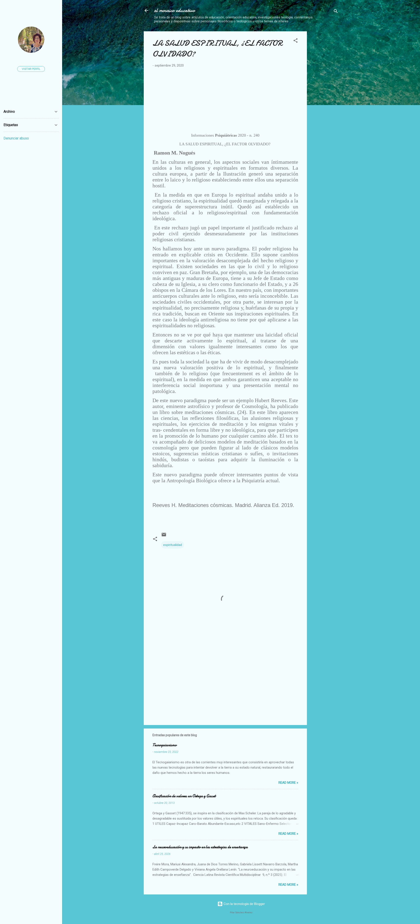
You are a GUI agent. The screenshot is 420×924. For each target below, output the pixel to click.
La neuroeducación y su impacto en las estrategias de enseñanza (200, 847)
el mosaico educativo (174, 10)
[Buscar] (335, 12)
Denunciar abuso (16, 138)
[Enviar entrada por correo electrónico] (163, 536)
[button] (295, 41)
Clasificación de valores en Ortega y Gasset (184, 796)
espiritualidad (172, 545)
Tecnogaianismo (164, 745)
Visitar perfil (31, 68)
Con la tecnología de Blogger (244, 904)
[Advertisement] (347, 62)
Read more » (288, 783)
